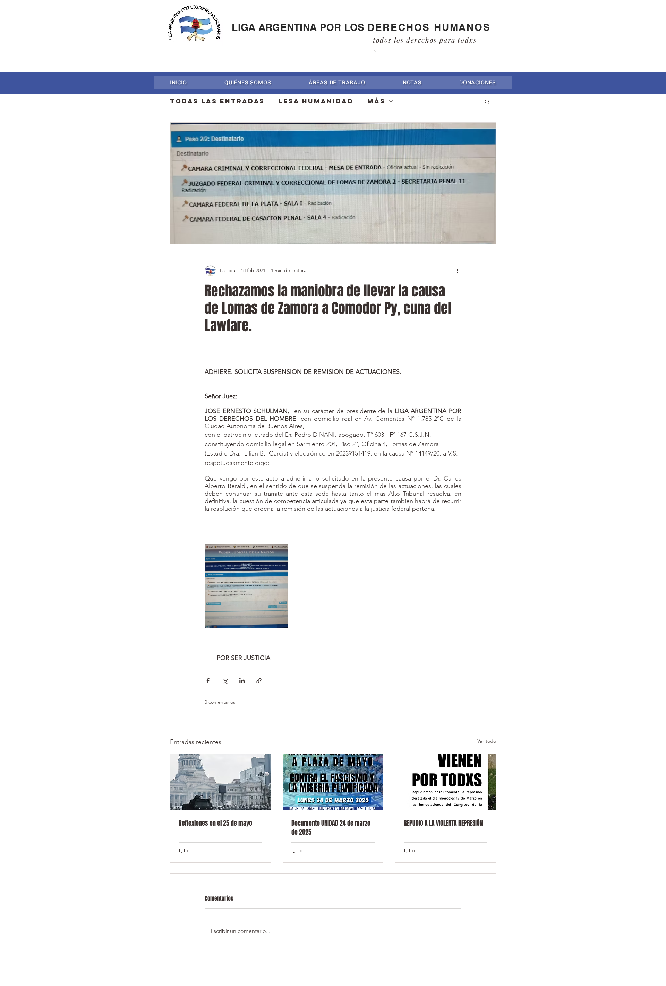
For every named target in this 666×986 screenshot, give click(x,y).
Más (376, 101)
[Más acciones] (457, 270)
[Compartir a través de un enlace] (259, 680)
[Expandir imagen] (246, 586)
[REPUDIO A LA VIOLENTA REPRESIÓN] (445, 782)
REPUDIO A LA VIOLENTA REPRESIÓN (443, 823)
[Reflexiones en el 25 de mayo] (220, 782)
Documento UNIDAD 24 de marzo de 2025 (330, 828)
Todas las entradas (217, 101)
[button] (337, 82)
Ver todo (486, 741)
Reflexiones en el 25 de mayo (215, 823)
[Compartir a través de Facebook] (208, 680)
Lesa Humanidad (316, 101)
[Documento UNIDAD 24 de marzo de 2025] (333, 782)
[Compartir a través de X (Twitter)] (225, 680)
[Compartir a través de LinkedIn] (242, 680)
